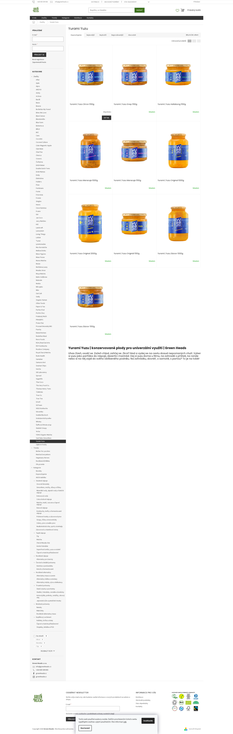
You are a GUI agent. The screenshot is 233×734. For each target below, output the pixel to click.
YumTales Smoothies (43, 438)
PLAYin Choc (40, 313)
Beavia (38, 106)
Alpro (38, 86)
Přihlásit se (39, 54)
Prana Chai (40, 323)
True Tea (39, 398)
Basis (38, 103)
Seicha (38, 369)
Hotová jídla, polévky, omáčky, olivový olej (51, 596)
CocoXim (39, 139)
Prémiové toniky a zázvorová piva (49, 516)
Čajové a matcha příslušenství (47, 552)
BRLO (38, 129)
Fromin (38, 198)
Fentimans (40, 188)
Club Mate (39, 149)
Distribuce (95, 2)
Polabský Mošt (41, 316)
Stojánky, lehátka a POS (45, 627)
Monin (38, 264)
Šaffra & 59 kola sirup (43, 425)
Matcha (39, 539)
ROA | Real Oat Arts (43, 343)
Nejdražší (103, 35)
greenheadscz (41, 673)
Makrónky (40, 610)
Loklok (38, 237)
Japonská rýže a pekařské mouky (49, 601)
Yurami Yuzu (40, 441)
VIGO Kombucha (42, 408)
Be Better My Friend (43, 109)
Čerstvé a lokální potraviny (45, 562)
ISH (37, 214)
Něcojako (39, 287)
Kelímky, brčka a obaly (45, 620)
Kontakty (139, 706)
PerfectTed (40, 310)
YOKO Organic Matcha (44, 435)
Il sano (38, 211)
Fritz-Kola (39, 195)
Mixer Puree (40, 257)
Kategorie (37, 467)
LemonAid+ (40, 231)
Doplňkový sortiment (43, 617)
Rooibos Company (42, 349)
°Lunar (38, 241)
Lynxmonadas (41, 244)
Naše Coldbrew (41, 277)
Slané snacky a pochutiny (46, 589)
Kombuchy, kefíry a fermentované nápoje (49, 512)
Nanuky (39, 607)
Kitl (37, 224)
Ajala (37, 83)
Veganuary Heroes (42, 458)
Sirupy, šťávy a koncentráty (47, 520)
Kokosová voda (42, 496)
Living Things (40, 234)
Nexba (38, 283)
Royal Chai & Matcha (43, 352)
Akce (39, 639)
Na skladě (41, 636)
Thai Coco (39, 382)
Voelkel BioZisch (42, 415)
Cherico (39, 155)
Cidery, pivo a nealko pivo (46, 523)
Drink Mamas (40, 172)
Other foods (40, 303)
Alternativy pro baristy (45, 559)
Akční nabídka (41, 477)
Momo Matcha (41, 260)
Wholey (38, 421)
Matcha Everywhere (43, 454)
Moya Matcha (40, 274)
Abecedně (132, 35)
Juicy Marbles (41, 221)
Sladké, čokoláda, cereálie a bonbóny (50, 592)
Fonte (38, 191)
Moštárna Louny (41, 267)
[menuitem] (34, 18)
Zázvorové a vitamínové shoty (47, 530)
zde (125, 722)
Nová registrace (38, 59)
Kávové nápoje (42, 508)
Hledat (139, 10)
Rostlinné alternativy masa (46, 614)
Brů (37, 132)
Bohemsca (40, 126)
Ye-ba (38, 431)
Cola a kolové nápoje (44, 499)
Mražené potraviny (43, 604)
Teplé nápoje (41, 533)
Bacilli (38, 99)
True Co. (39, 395)
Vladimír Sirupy (41, 428)
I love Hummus (41, 208)
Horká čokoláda (42, 546)
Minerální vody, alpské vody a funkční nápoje (50, 491)
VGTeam (39, 405)
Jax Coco (39, 218)
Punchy (38, 329)
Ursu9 (38, 402)
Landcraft (39, 228)
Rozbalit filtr (46, 651)
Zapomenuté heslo (39, 62)
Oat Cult (39, 293)
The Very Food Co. (42, 385)
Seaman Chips (41, 366)
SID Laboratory (41, 372)
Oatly (38, 296)
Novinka (40, 643)
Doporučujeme (41, 474)
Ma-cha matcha (41, 247)
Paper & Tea (40, 306)
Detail (106, 118)
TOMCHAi (39, 392)
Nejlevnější (91, 35)
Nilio (37, 290)
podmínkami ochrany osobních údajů (101, 714)
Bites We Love (41, 112)
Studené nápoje (42, 481)
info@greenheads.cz (43, 666)
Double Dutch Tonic (43, 168)
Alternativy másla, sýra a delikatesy (50, 582)
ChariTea (39, 152)
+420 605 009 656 (42, 670)
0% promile (40, 464)
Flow (37, 185)
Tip (39, 646)
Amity (38, 93)
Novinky (39, 471)
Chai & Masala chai (43, 543)
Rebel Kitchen (41, 333)
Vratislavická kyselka (43, 418)
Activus (38, 96)
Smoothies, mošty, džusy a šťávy (49, 487)
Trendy (36, 448)
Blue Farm (39, 122)
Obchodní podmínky (111, 2)
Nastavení (85, 728)
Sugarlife (39, 379)
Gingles (38, 201)
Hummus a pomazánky (45, 566)
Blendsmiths (40, 119)
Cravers (39, 158)
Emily (38, 175)
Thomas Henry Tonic (43, 389)
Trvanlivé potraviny (43, 585)
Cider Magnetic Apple (44, 145)
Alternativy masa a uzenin (46, 576)
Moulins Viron (40, 270)
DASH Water (40, 165)
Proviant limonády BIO (44, 326)
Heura (38, 204)
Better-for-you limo (43, 451)
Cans (38, 135)
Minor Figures (41, 254)
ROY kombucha (41, 346)
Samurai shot (40, 362)
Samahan (39, 359)
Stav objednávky (130, 2)
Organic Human (41, 300)
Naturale (39, 280)
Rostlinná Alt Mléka (43, 461)
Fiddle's (39, 182)
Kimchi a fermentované (45, 569)
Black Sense (40, 116)
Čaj (38, 536)
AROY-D (38, 89)
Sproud (38, 375)
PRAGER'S (39, 320)
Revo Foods (40, 339)
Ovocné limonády (43, 484)
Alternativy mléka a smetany (47, 579)
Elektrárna (39, 178)
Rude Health (40, 356)
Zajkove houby (41, 444)
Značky (36, 76)
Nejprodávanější (117, 35)
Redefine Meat (41, 336)
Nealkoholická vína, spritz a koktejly (50, 526)
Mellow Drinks (41, 250)
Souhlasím (148, 720)
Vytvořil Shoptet (195, 729)
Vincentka (39, 412)
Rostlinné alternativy (43, 572)
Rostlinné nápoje (42, 556)
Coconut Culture (42, 142)
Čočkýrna (39, 162)
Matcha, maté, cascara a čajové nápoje (48, 503)
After (38, 80)
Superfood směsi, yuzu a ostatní (48, 549)
